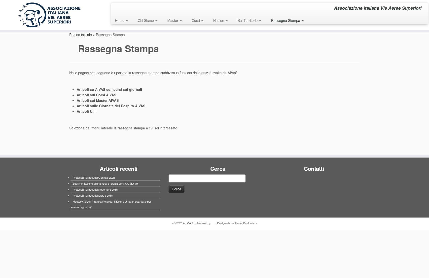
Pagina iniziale (80, 34)
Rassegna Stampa (286, 20)
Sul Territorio (248, 20)
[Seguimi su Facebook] (118, 8)
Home (120, 20)
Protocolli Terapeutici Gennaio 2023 (94, 177)
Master (173, 20)
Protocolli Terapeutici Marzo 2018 (93, 195)
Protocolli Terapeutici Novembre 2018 (95, 189)
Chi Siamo (146, 20)
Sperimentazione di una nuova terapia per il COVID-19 (105, 183)
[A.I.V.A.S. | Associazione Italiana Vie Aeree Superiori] (49, 14)
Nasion (219, 20)
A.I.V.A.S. (188, 223)
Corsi (196, 20)
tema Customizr (245, 223)
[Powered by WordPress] (213, 222)
